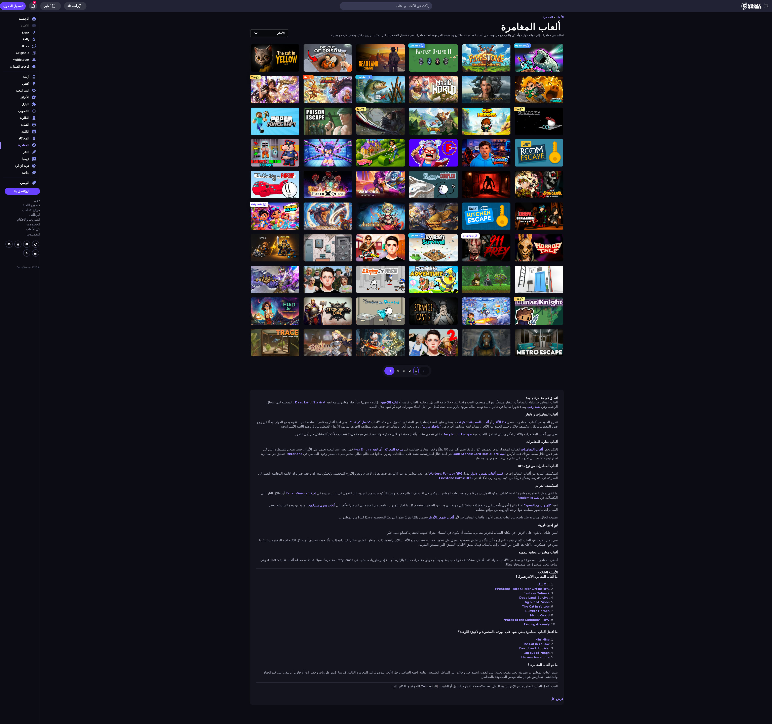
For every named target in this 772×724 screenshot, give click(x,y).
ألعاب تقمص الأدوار (441, 517)
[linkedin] (35, 253)
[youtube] (26, 244)
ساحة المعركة (393, 449)
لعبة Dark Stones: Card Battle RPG (479, 454)
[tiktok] (35, 244)
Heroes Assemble (535, 657)
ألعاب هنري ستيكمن (321, 505)
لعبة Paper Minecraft (300, 493)
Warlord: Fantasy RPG (445, 473)
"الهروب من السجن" (537, 505)
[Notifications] (33, 6)
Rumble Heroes (537, 611)
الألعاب (560, 17)
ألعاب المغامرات (532, 449)
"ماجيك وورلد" (431, 426)
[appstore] (18, 244)
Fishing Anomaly (537, 624)
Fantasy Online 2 (537, 593)
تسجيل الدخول (13, 6)
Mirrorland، (293, 454)
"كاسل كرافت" (360, 422)
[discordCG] (9, 244)
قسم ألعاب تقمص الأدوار (486, 473)
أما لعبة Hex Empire (368, 449)
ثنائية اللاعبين (389, 402)
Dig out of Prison (537, 602)
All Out (544, 584)
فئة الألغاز (499, 422)
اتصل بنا (19, 191)
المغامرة (548, 17)
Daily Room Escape (457, 434)
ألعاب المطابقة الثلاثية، (474, 422)
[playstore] (26, 253)
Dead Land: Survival (310, 402)
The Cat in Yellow (536, 606)
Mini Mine (543, 639)
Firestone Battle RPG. (455, 478)
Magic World (540, 615)
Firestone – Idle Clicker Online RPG (522, 589)
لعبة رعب (533, 407)
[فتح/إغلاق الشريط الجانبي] (766, 6)
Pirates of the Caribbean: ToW (526, 620)
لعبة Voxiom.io (528, 498)
